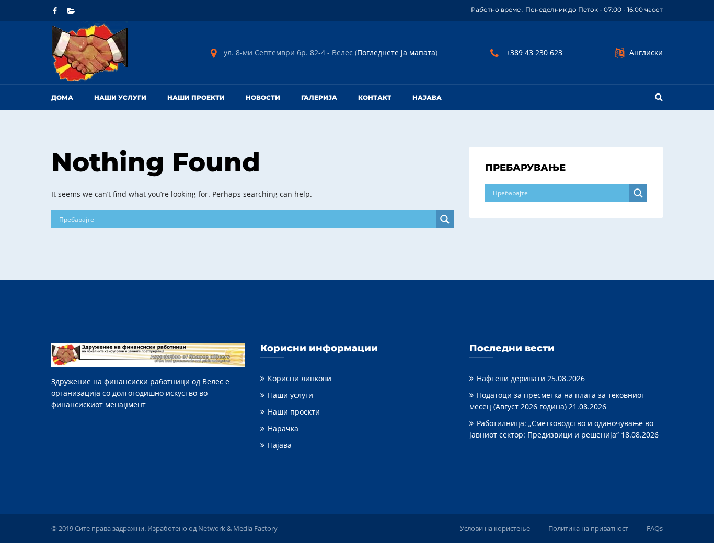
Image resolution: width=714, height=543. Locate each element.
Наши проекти (196, 97)
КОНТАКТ (374, 97)
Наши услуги (120, 97)
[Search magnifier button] (445, 219)
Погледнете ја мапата (396, 52)
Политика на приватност (588, 528)
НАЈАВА (427, 97)
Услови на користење (495, 528)
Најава (280, 445)
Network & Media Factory (238, 528)
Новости (263, 97)
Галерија (319, 97)
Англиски (646, 52)
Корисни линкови (299, 378)
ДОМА (62, 97)
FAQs (655, 528)
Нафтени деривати (511, 378)
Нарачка (283, 428)
